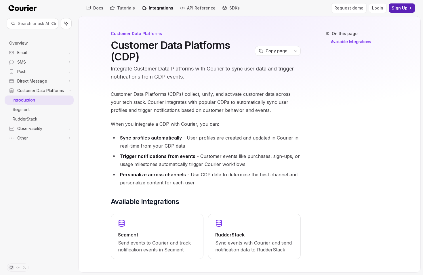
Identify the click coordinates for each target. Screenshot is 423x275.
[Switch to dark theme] (24, 267)
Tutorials (126, 7)
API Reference (201, 7)
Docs (98, 7)
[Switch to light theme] (18, 267)
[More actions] (296, 51)
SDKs (234, 7)
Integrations (161, 7)
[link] (157, 236)
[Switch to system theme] (11, 267)
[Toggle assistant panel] (66, 23)
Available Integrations (351, 41)
